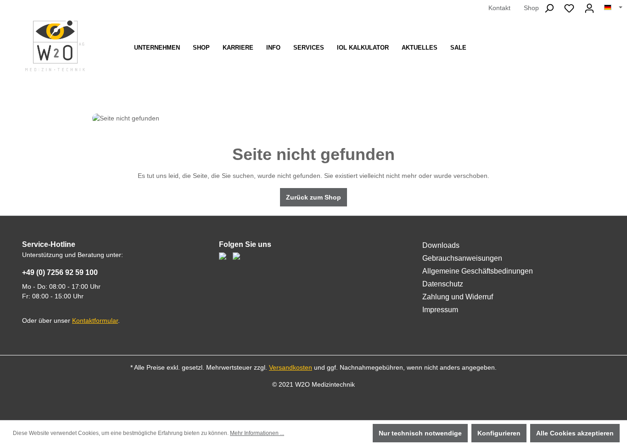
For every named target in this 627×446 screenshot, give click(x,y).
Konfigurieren (499, 433)
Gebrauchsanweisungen (462, 258)
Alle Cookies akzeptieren (575, 433)
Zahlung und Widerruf (457, 297)
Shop (531, 7)
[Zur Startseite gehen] (55, 45)
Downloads (440, 245)
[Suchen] (548, 8)
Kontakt (499, 7)
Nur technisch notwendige (420, 433)
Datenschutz (442, 284)
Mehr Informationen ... (257, 433)
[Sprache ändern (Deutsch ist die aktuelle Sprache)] (613, 8)
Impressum (440, 310)
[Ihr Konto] (589, 8)
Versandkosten (290, 367)
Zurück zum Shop (313, 197)
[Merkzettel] (569, 8)
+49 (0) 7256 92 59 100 (60, 272)
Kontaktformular (95, 320)
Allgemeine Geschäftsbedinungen (477, 271)
